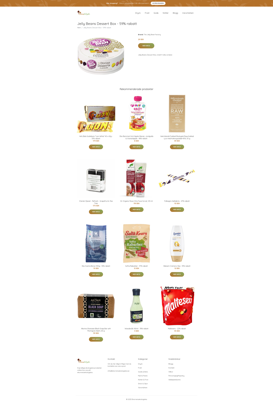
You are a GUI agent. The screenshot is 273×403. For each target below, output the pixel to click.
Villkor (170, 372)
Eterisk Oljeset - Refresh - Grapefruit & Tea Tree (96, 202)
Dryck (138, 13)
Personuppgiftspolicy (176, 376)
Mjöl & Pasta (142, 376)
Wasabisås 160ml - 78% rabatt (136, 329)
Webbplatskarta (174, 380)
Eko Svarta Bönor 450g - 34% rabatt (96, 266)
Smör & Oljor (143, 384)
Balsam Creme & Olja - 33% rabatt (177, 266)
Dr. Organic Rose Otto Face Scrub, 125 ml (136, 201)
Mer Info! (146, 46)
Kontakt (171, 368)
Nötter (165, 13)
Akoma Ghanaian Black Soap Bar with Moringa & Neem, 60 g (96, 330)
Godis (156, 13)
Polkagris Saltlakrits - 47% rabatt (177, 201)
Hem (79, 28)
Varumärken (188, 13)
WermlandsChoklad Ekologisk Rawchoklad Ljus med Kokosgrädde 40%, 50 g (177, 137)
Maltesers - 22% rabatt (177, 329)
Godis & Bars (143, 372)
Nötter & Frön (143, 380)
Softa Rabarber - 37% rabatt (136, 266)
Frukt (147, 13)
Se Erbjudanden (158, 3)
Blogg (175, 13)
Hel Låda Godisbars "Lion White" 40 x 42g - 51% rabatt (96, 137)
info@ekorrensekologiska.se (118, 371)
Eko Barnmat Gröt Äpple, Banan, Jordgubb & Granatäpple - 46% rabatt (136, 137)
